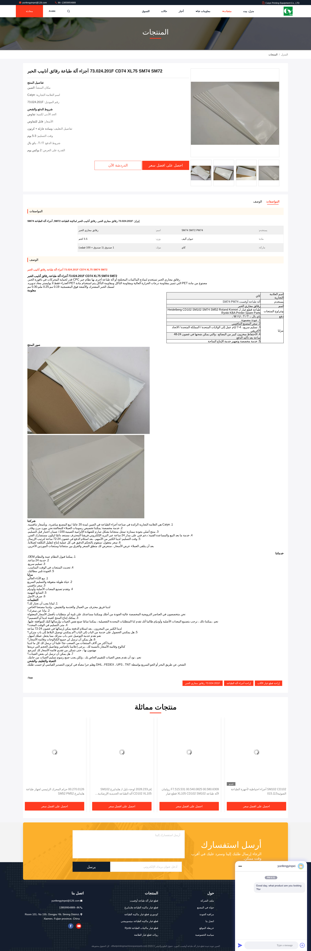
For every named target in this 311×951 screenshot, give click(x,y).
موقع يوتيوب (78, 926)
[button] (281, 760)
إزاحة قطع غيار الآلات (268, 683)
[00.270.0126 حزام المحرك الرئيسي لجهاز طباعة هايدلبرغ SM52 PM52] (54, 752)
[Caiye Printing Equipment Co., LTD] (288, 11)
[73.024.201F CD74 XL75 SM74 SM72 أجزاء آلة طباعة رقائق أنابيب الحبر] (235, 113)
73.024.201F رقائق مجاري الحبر (202, 683)
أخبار (181, 11)
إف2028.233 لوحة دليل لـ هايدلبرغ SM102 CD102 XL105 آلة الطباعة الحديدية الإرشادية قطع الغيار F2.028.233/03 (125, 792)
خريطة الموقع (206, 928)
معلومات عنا (203, 11)
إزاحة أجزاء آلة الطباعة (239, 683)
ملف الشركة (207, 900)
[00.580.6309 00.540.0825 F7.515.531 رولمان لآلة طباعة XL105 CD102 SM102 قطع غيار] (189, 752)
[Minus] (240, 866)
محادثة (29, 11)
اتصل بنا (210, 921)
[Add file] (302, 945)
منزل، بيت (248, 11)
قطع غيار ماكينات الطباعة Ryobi (141, 928)
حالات (164, 11)
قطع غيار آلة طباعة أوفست (144, 900)
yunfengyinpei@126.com (34, 2)
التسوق (146, 11)
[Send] (240, 945)
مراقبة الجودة (207, 914)
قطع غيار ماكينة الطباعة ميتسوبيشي (139, 921)
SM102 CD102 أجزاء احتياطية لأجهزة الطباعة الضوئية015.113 (258, 791)
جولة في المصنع (205, 907)
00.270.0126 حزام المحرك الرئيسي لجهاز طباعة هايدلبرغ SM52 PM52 (55, 791)
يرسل (91, 867)
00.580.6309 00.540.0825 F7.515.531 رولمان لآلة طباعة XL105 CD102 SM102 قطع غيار (190, 791)
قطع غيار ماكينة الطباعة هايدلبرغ (141, 907)
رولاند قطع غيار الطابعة (146, 934)
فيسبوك (70, 926)
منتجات (227, 11)
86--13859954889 (66, 2)
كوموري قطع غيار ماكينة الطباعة (141, 914)
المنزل (284, 54)
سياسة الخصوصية (204, 934)
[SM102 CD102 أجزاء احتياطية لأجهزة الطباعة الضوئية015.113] (256, 752)
